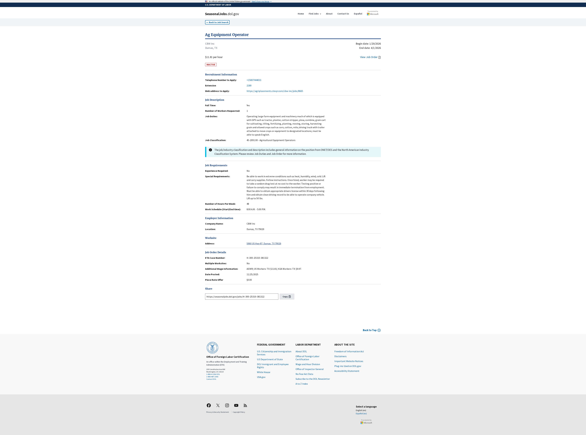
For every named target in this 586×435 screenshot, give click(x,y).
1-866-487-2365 (212, 376)
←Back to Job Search (217, 22)
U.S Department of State (270, 359)
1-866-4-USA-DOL (213, 374)
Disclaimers (340, 356)
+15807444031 (254, 80)
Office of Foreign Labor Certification (307, 358)
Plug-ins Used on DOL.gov (347, 366)
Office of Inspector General (310, 369)
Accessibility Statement (346, 370)
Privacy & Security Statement (217, 412)
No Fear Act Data (304, 373)
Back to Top (370, 330)
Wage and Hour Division (308, 364)
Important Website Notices (348, 361)
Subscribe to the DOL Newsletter (313, 378)
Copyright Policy (239, 412)
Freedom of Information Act (349, 351)
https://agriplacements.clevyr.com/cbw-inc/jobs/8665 (275, 90)
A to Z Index (302, 383)
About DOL (301, 351)
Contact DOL (211, 379)
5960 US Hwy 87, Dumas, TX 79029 (264, 243)
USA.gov (261, 377)
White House (263, 372)
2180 (249, 85)
